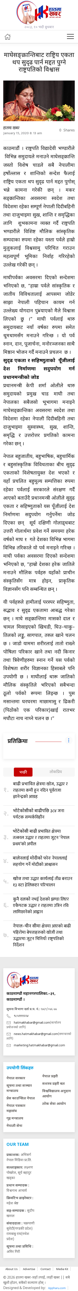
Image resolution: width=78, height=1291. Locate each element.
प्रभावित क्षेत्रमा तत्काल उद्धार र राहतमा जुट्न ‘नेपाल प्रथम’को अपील (41, 838)
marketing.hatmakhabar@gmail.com (39, 1045)
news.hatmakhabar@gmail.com (36, 1034)
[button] (70, 36)
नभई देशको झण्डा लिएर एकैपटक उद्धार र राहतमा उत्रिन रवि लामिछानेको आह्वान (41, 906)
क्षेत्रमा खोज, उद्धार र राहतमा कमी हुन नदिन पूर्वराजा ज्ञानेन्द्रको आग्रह (40, 790)
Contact (46, 1269)
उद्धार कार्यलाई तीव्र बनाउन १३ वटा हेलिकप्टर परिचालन (42, 882)
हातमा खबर (11, 128)
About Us (11, 1269)
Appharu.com (57, 1288)
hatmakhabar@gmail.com (32, 1023)
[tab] (23, 772)
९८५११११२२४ (21, 1016)
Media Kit (62, 1269)
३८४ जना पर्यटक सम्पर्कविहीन (38, 814)
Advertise (29, 1269)
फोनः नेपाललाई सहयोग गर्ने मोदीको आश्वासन (40, 861)
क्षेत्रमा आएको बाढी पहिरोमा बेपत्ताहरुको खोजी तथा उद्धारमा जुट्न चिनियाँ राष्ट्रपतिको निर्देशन (42, 935)
